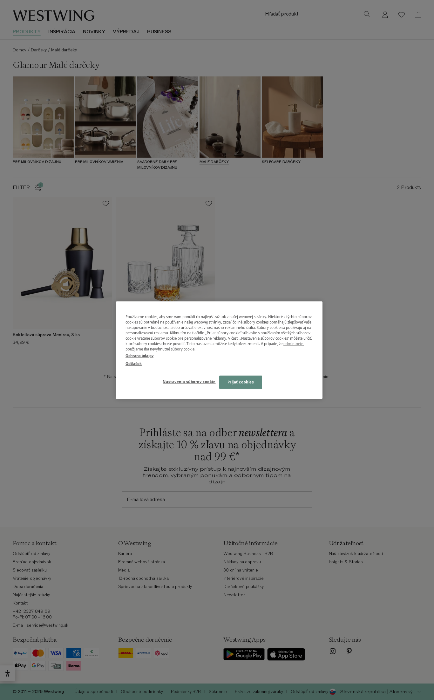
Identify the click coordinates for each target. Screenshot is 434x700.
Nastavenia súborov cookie (189, 381)
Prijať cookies (240, 382)
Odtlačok (133, 363)
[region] (219, 350)
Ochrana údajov (139, 355)
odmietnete (293, 343)
